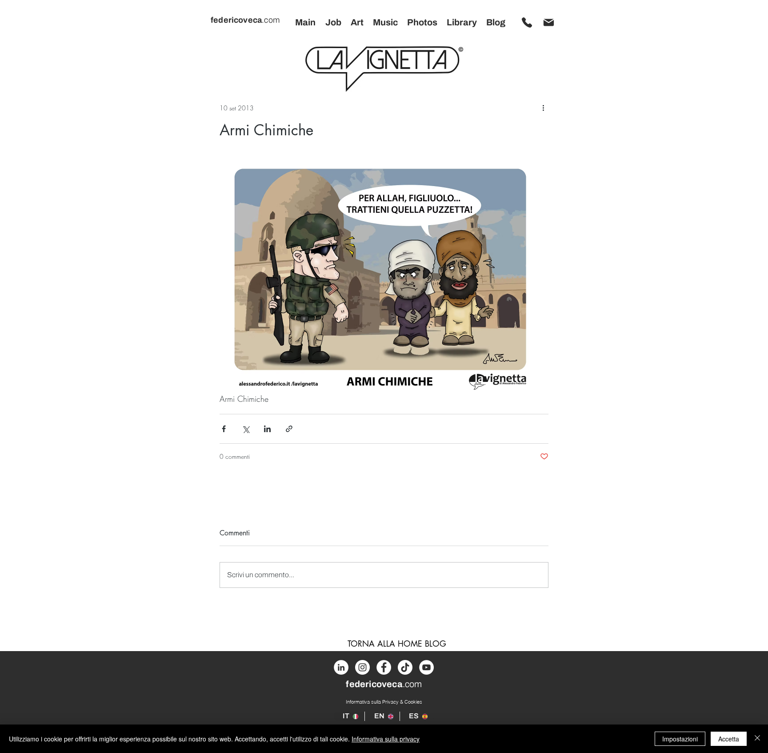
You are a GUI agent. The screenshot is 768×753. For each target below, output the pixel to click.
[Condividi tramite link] (289, 429)
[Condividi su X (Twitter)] (245, 429)
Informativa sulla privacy (386, 738)
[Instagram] (362, 667)
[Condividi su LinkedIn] (267, 429)
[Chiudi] (757, 739)
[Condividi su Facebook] (224, 429)
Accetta (728, 738)
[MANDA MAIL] (548, 22)
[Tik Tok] (405, 667)
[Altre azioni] (543, 107)
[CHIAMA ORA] (527, 22)
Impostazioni (680, 738)
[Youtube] (426, 667)
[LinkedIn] (341, 667)
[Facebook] (383, 667)
